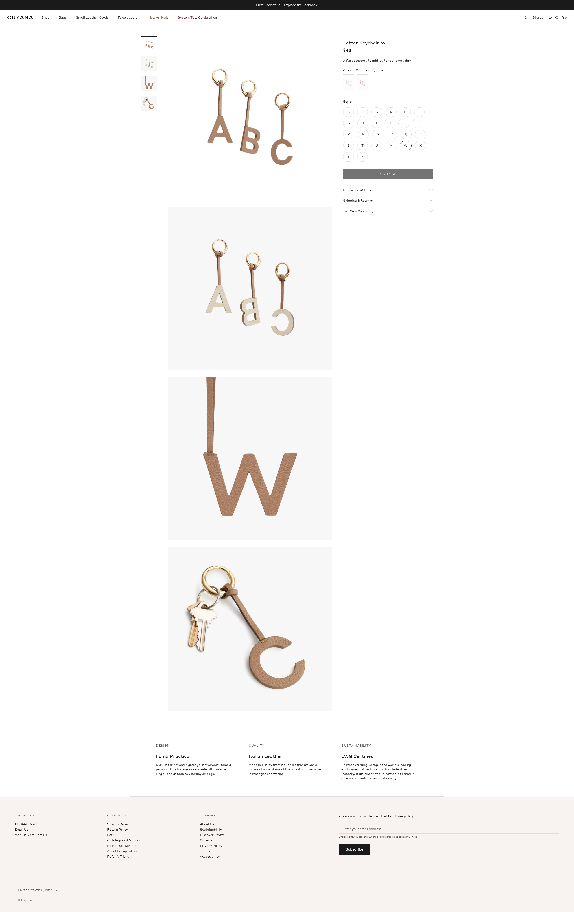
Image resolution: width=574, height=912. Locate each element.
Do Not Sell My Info (121, 845)
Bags (63, 17)
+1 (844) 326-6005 (28, 824)
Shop (45, 17)
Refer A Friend (118, 856)
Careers (206, 840)
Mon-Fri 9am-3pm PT (31, 835)
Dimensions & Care (357, 190)
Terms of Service (408, 837)
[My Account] (550, 17)
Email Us (21, 829)
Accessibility (210, 856)
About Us (207, 824)
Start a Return (118, 824)
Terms (205, 851)
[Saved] (556, 17)
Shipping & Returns (358, 200)
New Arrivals (158, 17)
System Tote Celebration (197, 17)
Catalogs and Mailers (123, 840)
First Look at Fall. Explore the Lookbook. (287, 5)
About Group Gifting (123, 851)
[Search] (525, 17)
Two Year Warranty (358, 211)
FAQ (110, 835)
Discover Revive (212, 835)
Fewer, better (128, 17)
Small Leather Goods (92, 17)
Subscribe (354, 849)
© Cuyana (25, 900)
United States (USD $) (35, 890)
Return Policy (117, 829)
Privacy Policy (211, 845)
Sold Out (388, 174)
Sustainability (211, 829)
